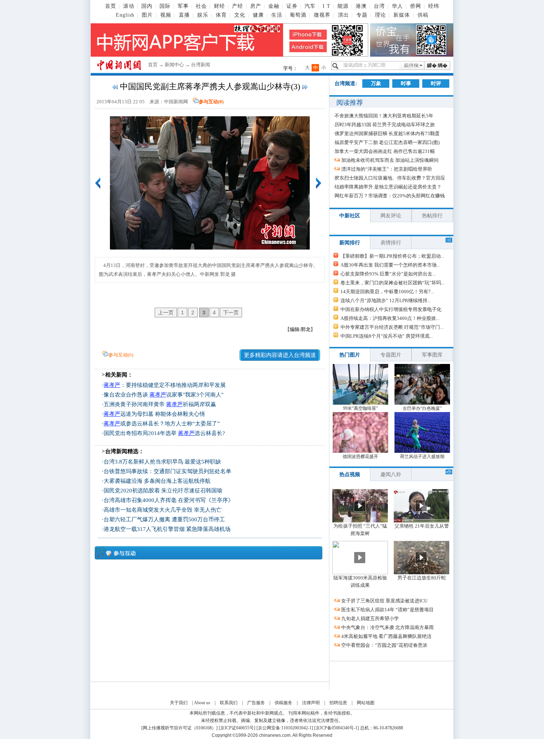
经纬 (433, 6)
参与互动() (211, 101)
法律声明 (311, 702)
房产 (255, 6)
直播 (184, 15)
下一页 (231, 312)
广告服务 (256, 702)
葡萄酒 (298, 15)
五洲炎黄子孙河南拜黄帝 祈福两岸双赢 (160, 404)
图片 (147, 15)
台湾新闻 (200, 64)
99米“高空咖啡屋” (360, 408)
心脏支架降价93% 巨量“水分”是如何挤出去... (388, 274)
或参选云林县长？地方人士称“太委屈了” (162, 424)
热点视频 (349, 474)
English (125, 15)
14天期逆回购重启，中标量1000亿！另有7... (387, 291)
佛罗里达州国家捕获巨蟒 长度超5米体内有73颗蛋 (387, 133)
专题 (361, 15)
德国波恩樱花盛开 (360, 456)
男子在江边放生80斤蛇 (421, 578)
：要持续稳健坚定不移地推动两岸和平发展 (165, 385)
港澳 (361, 6)
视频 (165, 15)
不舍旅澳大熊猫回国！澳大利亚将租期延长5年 (384, 115)
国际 (165, 6)
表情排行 (390, 242)
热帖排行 (432, 215)
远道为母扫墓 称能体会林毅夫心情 (154, 414)
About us (202, 702)
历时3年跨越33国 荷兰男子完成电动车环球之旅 (385, 124)
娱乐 (202, 15)
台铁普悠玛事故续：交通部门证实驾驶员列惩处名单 (167, 471)
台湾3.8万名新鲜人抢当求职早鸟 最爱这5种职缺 (162, 462)
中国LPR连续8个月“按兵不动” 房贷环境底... (386, 336)
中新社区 (349, 215)
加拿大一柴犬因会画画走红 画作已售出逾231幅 (385, 151)
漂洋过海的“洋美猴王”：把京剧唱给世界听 (386, 169)
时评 (436, 83)
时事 (406, 83)
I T (326, 6)
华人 (397, 6)
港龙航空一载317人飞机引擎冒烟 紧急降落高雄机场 (167, 529)
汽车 (310, 6)
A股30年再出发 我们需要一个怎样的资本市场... (390, 265)
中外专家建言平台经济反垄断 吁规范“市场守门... (391, 327)
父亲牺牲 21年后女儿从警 (421, 526)
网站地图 (366, 702)
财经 (219, 6)
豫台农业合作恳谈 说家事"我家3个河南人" (164, 395)
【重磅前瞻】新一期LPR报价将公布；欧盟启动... (392, 256)
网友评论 (390, 215)
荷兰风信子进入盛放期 (422, 456)
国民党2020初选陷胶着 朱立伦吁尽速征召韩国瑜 (163, 491)
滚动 (128, 6)
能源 (343, 6)
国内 (146, 6)
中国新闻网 (176, 101)
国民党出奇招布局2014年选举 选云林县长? (164, 433)
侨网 (415, 6)
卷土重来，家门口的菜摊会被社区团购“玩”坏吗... (392, 282)
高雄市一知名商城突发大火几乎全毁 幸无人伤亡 (163, 510)
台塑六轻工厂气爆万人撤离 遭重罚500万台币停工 (164, 519)
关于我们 (179, 702)
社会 (201, 6)
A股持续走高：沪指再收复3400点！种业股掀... (389, 318)
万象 (376, 83)
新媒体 (401, 15)
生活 (276, 15)
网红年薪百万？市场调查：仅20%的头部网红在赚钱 (390, 195)
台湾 (379, 6)
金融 (273, 6)
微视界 (322, 15)
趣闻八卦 (390, 474)
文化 (239, 15)
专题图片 (390, 355)
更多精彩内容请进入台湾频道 (280, 355)
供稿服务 (283, 702)
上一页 (166, 312)
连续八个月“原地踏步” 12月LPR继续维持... (385, 300)
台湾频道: (346, 83)
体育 (221, 15)
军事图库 (432, 355)
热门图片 (349, 355)
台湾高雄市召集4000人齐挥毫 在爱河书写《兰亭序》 (169, 500)
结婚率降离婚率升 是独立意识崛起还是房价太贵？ (388, 187)
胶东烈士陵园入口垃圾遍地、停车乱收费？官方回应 (390, 178)
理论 (380, 15)
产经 (237, 6)
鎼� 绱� (437, 65)
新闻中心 (174, 64)
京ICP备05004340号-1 (336, 727)
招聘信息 (338, 702)
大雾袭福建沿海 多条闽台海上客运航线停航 (157, 481)
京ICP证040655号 (237, 727)
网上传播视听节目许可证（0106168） (179, 727)
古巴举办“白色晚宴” (422, 408)
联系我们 (229, 702)
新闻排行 (349, 242)
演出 (343, 15)
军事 (183, 6)
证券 (292, 6)
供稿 (423, 15)
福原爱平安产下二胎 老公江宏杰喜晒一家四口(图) (387, 142)
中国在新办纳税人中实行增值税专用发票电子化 (390, 309)
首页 (110, 6)
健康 (258, 15)
